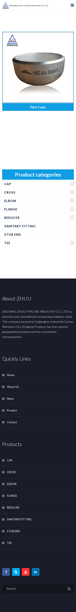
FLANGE (10, 209)
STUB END (12, 234)
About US (13, 386)
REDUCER (12, 218)
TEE (7, 243)
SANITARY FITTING (20, 226)
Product (12, 410)
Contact (12, 422)
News (10, 398)
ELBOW (10, 201)
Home (10, 375)
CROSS (10, 192)
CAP (7, 184)
